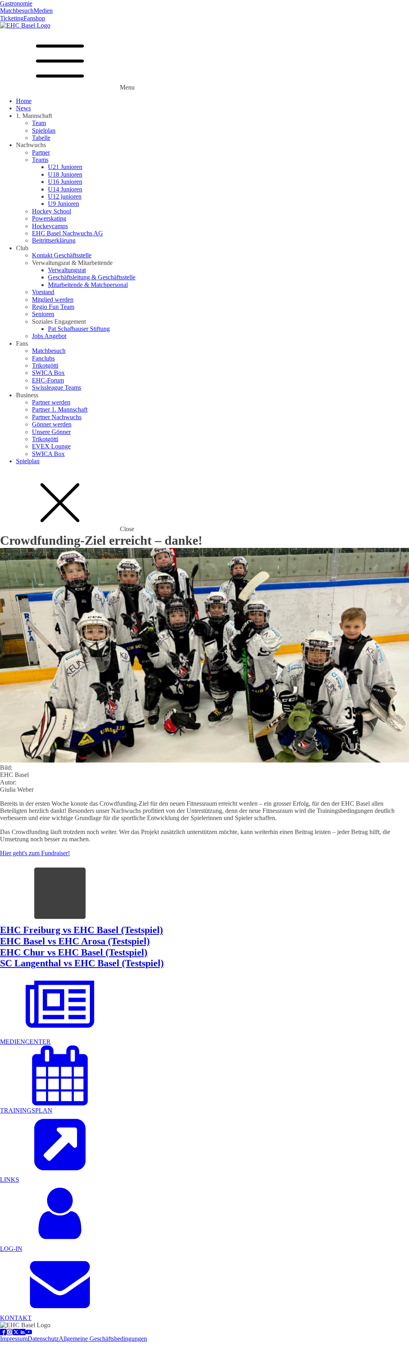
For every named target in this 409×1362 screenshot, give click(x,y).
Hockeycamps (50, 226)
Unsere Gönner (51, 431)
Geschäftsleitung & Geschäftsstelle (91, 277)
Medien (43, 10)
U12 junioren (64, 196)
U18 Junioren (65, 174)
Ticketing (12, 18)
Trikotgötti (45, 365)
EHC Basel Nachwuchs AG (67, 233)
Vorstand (43, 292)
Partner (41, 152)
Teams (40, 159)
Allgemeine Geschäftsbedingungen (103, 1338)
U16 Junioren (65, 181)
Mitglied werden (52, 299)
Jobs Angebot (49, 336)
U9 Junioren (63, 203)
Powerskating (49, 218)
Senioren (43, 314)
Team (39, 122)
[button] (204, 1038)
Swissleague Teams (56, 387)
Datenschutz (43, 1338)
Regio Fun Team (53, 306)
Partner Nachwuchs (56, 417)
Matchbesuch (17, 10)
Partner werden (51, 402)
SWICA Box (48, 372)
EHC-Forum (48, 380)
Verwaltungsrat (67, 270)
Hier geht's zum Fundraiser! (35, 853)
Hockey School (51, 211)
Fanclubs (43, 358)
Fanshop (34, 18)
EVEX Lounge (51, 446)
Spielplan (44, 130)
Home (24, 101)
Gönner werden (51, 424)
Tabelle (41, 137)
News (23, 108)
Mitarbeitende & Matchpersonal (88, 284)
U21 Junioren (65, 166)
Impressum (14, 1338)
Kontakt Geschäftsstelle (61, 255)
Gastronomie (16, 3)
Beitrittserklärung (53, 240)
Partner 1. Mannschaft (59, 409)
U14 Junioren (65, 189)
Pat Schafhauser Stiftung (79, 328)
